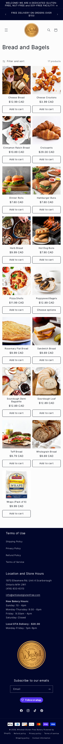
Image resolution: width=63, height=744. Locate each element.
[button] (6, 30)
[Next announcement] (57, 14)
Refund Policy (13, 555)
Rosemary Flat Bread (16, 348)
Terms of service (51, 733)
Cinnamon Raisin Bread (16, 147)
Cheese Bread (16, 97)
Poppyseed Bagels (46, 298)
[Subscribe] (49, 689)
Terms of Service (15, 562)
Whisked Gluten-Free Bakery (30, 730)
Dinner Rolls (16, 198)
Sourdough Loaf (47, 398)
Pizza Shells (16, 298)
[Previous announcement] (5, 14)
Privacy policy (35, 733)
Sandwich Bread (46, 348)
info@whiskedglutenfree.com (23, 595)
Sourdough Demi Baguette (16, 400)
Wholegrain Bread (46, 451)
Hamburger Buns (46, 198)
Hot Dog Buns (46, 248)
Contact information (41, 738)
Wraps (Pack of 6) (17, 502)
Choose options (46, 310)
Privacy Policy (13, 548)
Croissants (46, 147)
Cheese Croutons (47, 97)
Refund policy (20, 733)
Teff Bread (17, 451)
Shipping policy (22, 738)
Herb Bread (16, 248)
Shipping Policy (14, 541)
